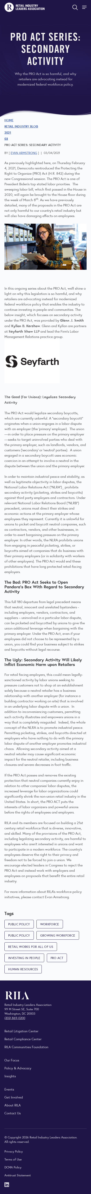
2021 (7, 132)
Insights (10, 1075)
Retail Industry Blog (21, 126)
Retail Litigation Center (21, 1030)
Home (8, 120)
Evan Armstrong (24, 152)
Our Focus (11, 1060)
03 (6, 138)
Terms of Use (13, 1159)
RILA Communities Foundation (26, 1046)
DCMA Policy (12, 1167)
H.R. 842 (55, 173)
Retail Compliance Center (23, 1038)
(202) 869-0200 (14, 1018)
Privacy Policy (13, 1151)
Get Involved (13, 1097)
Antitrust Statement (17, 1175)
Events (9, 1089)
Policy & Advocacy (17, 1067)
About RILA (12, 1105)
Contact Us (12, 1112)
